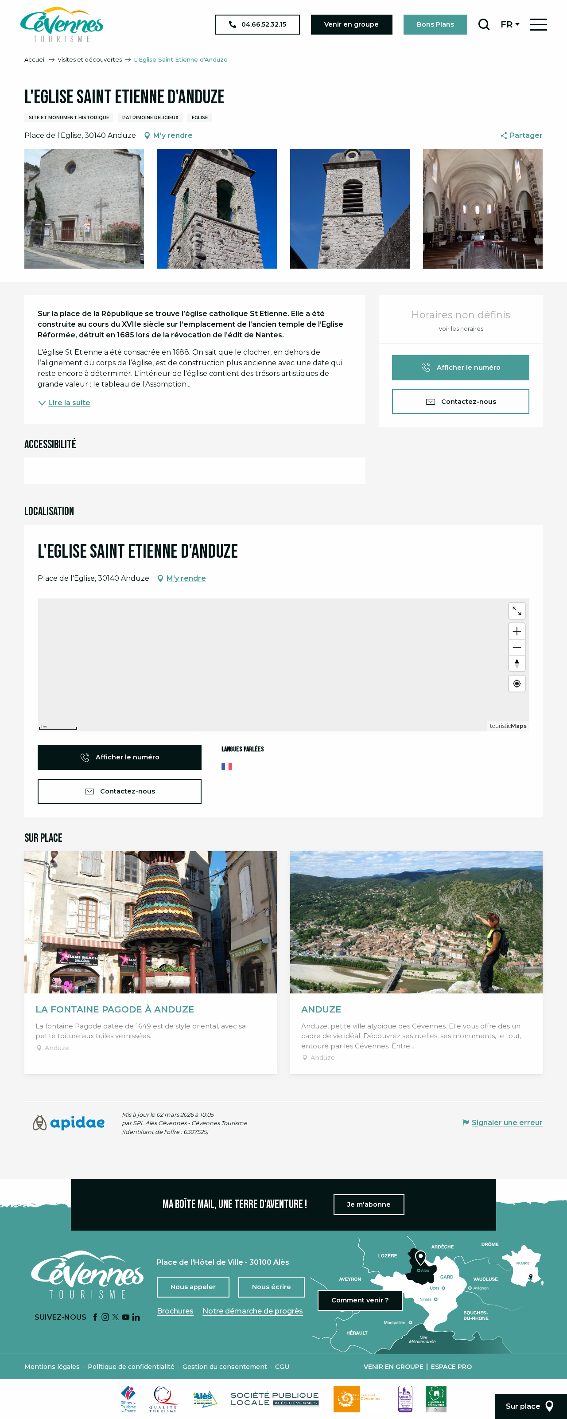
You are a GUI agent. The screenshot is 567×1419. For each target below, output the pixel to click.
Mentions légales (52, 1367)
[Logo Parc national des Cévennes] (359, 1399)
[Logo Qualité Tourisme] (164, 1399)
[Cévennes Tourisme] (61, 24)
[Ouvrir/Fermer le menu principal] (538, 25)
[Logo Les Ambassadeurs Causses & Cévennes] (405, 1399)
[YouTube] (125, 1318)
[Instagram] (105, 1318)
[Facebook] (95, 1318)
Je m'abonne (369, 1204)
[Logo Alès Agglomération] (205, 1399)
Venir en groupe (393, 1367)
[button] (483, 24)
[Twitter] (115, 1318)
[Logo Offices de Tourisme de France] (128, 1399)
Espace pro (451, 1367)
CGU (282, 1367)
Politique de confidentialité (131, 1367)
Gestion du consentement (225, 1367)
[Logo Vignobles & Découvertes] (436, 1399)
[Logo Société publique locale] (275, 1399)
